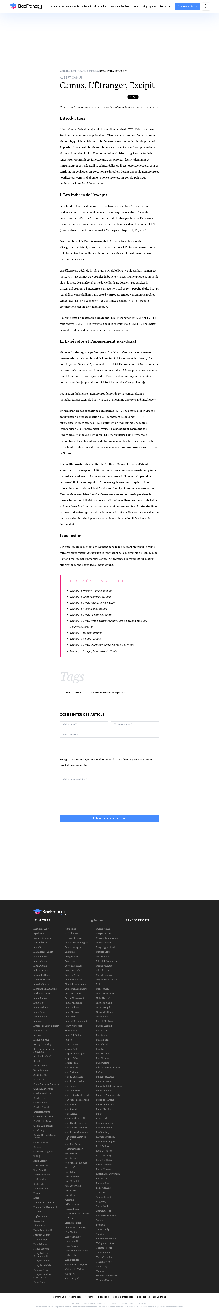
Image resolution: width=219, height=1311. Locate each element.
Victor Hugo (102, 1266)
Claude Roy (38, 1130)
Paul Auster (102, 1030)
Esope (36, 1197)
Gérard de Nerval (73, 979)
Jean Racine (70, 1104)
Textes (136, 6)
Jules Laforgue (72, 1176)
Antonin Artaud (41, 1030)
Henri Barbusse (72, 1007)
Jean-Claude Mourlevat (76, 1127)
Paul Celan (101, 1035)
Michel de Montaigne (106, 961)
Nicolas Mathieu (104, 1011)
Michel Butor (102, 956)
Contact (143, 1303)
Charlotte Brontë (41, 1111)
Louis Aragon (71, 1245)
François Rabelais (42, 1265)
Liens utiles (165, 6)
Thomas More (103, 1252)
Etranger (37, 1211)
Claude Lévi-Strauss (43, 1125)
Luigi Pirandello (73, 1259)
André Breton (40, 998)
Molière (100, 984)
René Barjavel (103, 1146)
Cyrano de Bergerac (43, 1151)
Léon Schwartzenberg (75, 1227)
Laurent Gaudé (72, 1208)
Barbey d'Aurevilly (42, 1044)
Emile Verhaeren (41, 1179)
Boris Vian (38, 1079)
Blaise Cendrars (41, 1070)
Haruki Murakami (73, 1002)
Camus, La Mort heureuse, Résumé (90, 597)
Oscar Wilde (102, 1016)
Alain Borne (39, 947)
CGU (114, 1303)
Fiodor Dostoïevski (42, 1230)
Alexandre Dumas (42, 974)
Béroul (36, 1060)
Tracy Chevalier (104, 1257)
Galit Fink (70, 951)
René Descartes (104, 1150)
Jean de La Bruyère (74, 1076)
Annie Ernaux (40, 1016)
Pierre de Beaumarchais (108, 1095)
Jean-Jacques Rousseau (76, 1132)
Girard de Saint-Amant (76, 984)
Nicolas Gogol (103, 1007)
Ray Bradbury (103, 1132)
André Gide (39, 1002)
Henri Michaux (72, 1011)
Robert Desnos (103, 1169)
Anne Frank (39, 1011)
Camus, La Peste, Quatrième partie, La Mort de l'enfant (102, 645)
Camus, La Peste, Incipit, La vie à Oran (92, 603)
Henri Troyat (71, 1016)
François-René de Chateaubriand (42, 1276)
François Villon (41, 1269)
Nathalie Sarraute (105, 993)
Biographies (149, 6)
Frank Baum (39, 1281)
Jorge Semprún (72, 1158)
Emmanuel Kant (41, 1188)
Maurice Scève (103, 951)
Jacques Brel (71, 1048)
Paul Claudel (102, 1039)
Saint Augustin (103, 1187)
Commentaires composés (65, 6)
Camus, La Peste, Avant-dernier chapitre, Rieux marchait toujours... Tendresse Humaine (109, 624)
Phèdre (99, 1072)
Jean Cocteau (71, 1072)
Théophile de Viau (105, 1243)
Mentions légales (128, 1303)
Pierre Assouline (104, 1081)
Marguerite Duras (105, 933)
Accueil (64, 71)
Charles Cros (39, 1097)
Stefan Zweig (102, 1229)
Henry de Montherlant (76, 1021)
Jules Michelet (72, 1181)
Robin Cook (101, 1178)
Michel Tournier (104, 974)
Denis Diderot (40, 1160)
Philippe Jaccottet (105, 1076)
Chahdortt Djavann (43, 1088)
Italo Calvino (71, 1044)
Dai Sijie (37, 1156)
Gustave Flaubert (73, 993)
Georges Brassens (73, 965)
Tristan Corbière (104, 1261)
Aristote (37, 1035)
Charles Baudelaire (42, 1093)
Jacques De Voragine (75, 1053)
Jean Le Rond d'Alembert (77, 1095)
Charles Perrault (41, 1107)
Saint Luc (100, 1192)
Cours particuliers (119, 6)
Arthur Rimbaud (41, 1039)
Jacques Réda (71, 1062)
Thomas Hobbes (104, 1247)
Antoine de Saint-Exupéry (46, 1025)
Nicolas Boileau (104, 1002)
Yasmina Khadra (104, 1280)
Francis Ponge (40, 1244)
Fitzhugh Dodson (41, 1234)
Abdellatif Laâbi (41, 928)
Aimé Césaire (40, 942)
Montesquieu (102, 988)
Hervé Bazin (71, 1030)
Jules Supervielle (73, 1185)
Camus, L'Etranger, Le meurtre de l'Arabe (94, 651)
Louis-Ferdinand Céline (76, 1250)
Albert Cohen (40, 965)
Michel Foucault (104, 965)
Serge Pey (101, 1201)
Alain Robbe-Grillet (43, 951)
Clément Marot (40, 1142)
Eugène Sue (39, 1220)
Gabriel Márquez (73, 947)
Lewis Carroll (71, 1241)
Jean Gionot (70, 1085)
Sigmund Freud (103, 1210)
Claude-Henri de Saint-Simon (44, 1136)
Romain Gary (102, 1183)
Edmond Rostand (41, 1174)
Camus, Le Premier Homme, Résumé (91, 591)
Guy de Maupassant (74, 998)
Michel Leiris (102, 970)
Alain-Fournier (40, 956)
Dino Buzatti (39, 1170)
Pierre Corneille (104, 1090)
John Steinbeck (72, 1153)
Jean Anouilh (71, 1067)
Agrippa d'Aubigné (42, 937)
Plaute (99, 1113)
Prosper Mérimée (104, 1122)
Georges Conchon (73, 970)
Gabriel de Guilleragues (76, 942)
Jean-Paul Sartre (73, 1144)
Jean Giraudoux (72, 1090)
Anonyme (38, 1021)
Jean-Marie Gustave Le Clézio (76, 1138)
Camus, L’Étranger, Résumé (86, 633)
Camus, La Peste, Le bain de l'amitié (91, 615)
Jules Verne (70, 1195)
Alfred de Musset (41, 979)
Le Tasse (69, 1218)
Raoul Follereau (104, 1127)
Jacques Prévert (72, 1058)
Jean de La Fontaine (75, 1081)
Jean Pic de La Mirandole (77, 1099)
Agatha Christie (41, 933)
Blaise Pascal (40, 1074)
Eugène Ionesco (41, 1216)
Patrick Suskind (104, 1025)
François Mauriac (41, 1260)
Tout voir (99, 921)
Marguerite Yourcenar (107, 937)
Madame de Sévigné (75, 1269)
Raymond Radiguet (105, 1141)
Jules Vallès (70, 1190)
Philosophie (100, 6)
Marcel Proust (103, 928)
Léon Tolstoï (71, 1232)
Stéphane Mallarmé (106, 1238)
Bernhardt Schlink (42, 1056)
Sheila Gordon (103, 1206)
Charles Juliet (40, 1102)
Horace (68, 1039)
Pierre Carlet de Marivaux (109, 1085)
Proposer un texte (187, 6)
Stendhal (100, 1233)
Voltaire (100, 1270)
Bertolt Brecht (40, 1065)
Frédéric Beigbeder (74, 937)
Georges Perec (72, 974)
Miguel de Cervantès (106, 979)
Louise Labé (70, 1255)
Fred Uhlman (71, 933)
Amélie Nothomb (41, 993)
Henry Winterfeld (73, 1025)
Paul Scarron (102, 1053)
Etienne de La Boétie (43, 1202)
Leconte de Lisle (73, 1222)
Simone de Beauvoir (106, 1215)
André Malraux (40, 1007)
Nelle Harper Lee (104, 998)
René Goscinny (103, 1155)
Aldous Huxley (40, 970)
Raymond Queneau (105, 1136)
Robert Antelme (104, 1164)
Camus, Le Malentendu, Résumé (88, 609)
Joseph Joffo (70, 1167)
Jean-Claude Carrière (75, 1122)
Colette (37, 1146)
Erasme (37, 1193)
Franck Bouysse (41, 1248)
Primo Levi (101, 1118)
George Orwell (72, 956)
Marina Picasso (103, 942)
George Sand (71, 961)
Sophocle (100, 1224)
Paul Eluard (102, 1044)
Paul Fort (100, 1048)
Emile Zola (38, 1183)
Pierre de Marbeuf (105, 1099)
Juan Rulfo (70, 1171)
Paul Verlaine (103, 1058)
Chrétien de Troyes (43, 1121)
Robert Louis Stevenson (108, 1173)
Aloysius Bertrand (42, 984)
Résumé (86, 6)
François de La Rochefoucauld (40, 1255)
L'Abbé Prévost (72, 1204)
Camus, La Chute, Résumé (85, 639)
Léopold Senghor (73, 1236)
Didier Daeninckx (42, 1165)
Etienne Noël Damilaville (46, 1207)
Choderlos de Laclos (43, 1116)
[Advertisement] (109, 38)
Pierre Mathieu (103, 1109)
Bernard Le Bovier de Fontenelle (43, 1050)
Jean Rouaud (71, 1109)
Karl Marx (69, 1199)
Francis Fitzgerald (42, 1239)
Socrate (100, 1220)
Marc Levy (70, 1273)
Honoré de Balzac (73, 1035)
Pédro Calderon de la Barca (109, 1067)
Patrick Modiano (104, 1021)
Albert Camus (72, 693)
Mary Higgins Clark (105, 947)
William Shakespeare (106, 1275)
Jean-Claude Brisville (75, 1118)
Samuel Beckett (104, 1196)
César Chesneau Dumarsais (47, 1084)
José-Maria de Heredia (76, 1162)
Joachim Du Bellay (74, 1148)
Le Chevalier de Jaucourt (77, 1213)
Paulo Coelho (102, 1062)
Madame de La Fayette (76, 1264)
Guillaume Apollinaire (76, 988)
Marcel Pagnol (72, 1278)
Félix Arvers (39, 1225)
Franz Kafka (70, 928)
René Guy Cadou (104, 1159)
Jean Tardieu (71, 1113)
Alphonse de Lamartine (45, 988)
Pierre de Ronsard (105, 1104)
